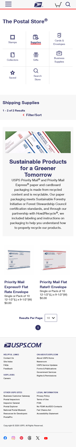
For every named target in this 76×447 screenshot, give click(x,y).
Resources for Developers (15, 413)
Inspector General (12, 403)
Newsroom (42, 361)
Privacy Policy (43, 396)
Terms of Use (43, 399)
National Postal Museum (15, 410)
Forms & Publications (46, 368)
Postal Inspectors (12, 399)
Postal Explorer (11, 406)
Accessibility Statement (47, 413)
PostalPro (8, 417)
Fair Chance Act (44, 410)
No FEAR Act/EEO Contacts (49, 406)
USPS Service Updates (47, 365)
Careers (7, 378)
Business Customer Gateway (17, 396)
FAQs (6, 365)
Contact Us (9, 358)
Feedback (8, 368)
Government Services (46, 372)
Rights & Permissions (46, 375)
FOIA (39, 403)
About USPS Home (45, 358)
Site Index (8, 361)
